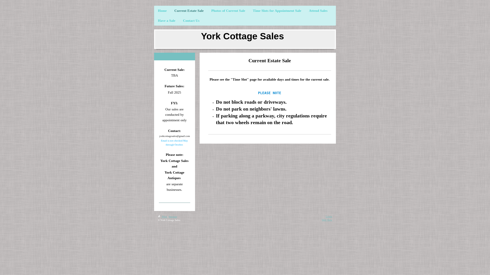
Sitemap (173, 216)
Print (164, 216)
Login (329, 216)
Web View (327, 219)
